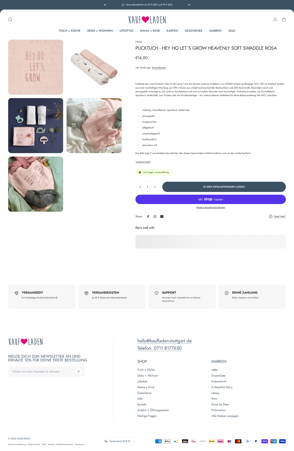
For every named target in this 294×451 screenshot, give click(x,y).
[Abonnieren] (78, 371)
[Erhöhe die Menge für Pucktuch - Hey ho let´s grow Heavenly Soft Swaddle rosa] (155, 187)
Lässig (138, 41)
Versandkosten (159, 67)
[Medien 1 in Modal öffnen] (35, 67)
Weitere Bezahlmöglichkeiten (210, 207)
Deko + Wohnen (147, 376)
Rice (214, 399)
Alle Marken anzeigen (225, 416)
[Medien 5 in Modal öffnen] (35, 184)
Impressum (79, 444)
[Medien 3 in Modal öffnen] (35, 125)
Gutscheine (144, 393)
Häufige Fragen (147, 416)
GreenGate (218, 376)
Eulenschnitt (218, 381)
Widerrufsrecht (34, 444)
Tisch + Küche (146, 370)
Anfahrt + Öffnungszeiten (153, 410)
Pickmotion (218, 410)
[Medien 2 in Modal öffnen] (94, 67)
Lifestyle (142, 381)
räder (214, 370)
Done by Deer (220, 404)
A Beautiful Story (222, 387)
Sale (140, 399)
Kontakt (141, 404)
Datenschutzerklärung (17, 444)
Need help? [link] (280, 216)
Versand (51, 444)
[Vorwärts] (189, 5)
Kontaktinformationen (64, 444)
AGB (44, 444)
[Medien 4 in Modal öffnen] (94, 125)
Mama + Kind (145, 387)
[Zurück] (105, 5)
